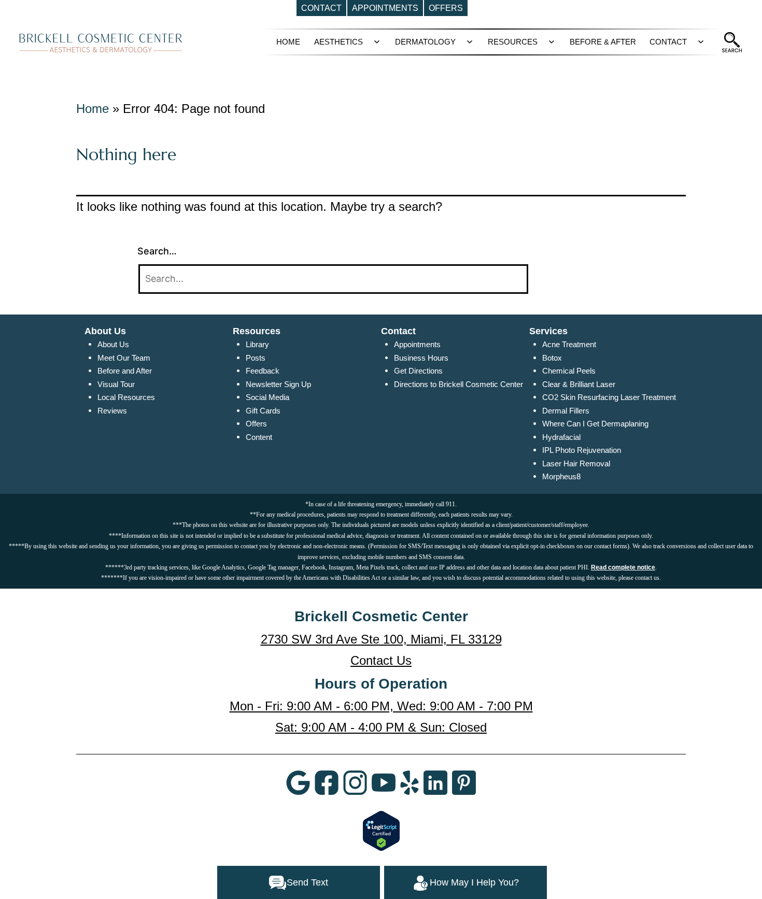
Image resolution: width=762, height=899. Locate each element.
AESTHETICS (338, 41)
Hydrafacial (561, 437)
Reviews (112, 410)
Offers (256, 423)
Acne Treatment (569, 344)
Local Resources (126, 397)
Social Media (267, 397)
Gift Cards (263, 410)
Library (257, 344)
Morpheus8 (561, 476)
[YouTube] (384, 782)
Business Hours (421, 357)
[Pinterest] (464, 782)
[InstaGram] (355, 782)
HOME (288, 41)
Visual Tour (116, 384)
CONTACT (668, 41)
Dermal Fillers (565, 410)
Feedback (262, 370)
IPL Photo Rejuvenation (581, 450)
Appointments (417, 344)
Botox (552, 357)
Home (92, 109)
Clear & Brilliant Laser (578, 384)
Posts (255, 357)
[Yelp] (409, 782)
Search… (157, 251)
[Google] (298, 782)
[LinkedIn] (435, 782)
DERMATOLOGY (425, 41)
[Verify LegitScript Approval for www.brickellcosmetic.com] (381, 830)
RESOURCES (513, 41)
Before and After (124, 370)
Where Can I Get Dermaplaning (595, 423)
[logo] (100, 42)
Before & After (603, 41)
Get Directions (418, 370)
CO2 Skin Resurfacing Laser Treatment (609, 397)
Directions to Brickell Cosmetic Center (458, 384)
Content (259, 437)
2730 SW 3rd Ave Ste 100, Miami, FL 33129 (381, 639)
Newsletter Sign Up (278, 384)
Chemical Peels (569, 370)
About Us (113, 344)
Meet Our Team (123, 357)
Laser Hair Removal (576, 463)
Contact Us (381, 660)
